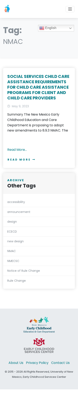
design (12, 222)
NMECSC (13, 261)
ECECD (12, 231)
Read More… (17, 149)
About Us (16, 362)
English (50, 28)
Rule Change (16, 281)
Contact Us (60, 362)
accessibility (16, 202)
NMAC (11, 251)
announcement (18, 212)
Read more (19, 159)
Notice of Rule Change (23, 271)
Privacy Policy (37, 362)
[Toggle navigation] (70, 9)
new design (15, 241)
